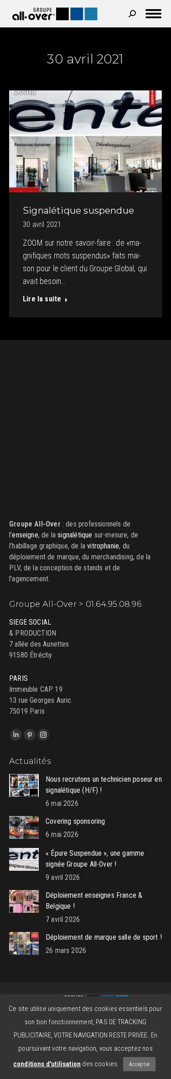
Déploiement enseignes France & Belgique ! (94, 901)
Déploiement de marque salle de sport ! (104, 937)
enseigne (25, 535)
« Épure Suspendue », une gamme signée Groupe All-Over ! (95, 858)
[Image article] (24, 785)
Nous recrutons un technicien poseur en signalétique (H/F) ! (104, 785)
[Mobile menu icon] (153, 13)
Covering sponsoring (75, 821)
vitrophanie (103, 546)
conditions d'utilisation (47, 1064)
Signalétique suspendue (78, 210)
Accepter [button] (139, 1064)
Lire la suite (42, 299)
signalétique (74, 535)
